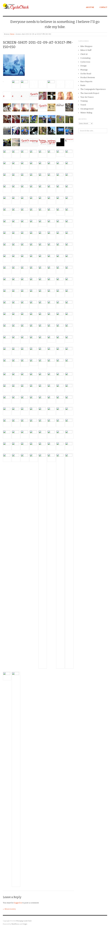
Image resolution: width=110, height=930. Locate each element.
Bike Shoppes (86, 46)
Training (84, 101)
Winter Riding (86, 113)
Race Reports (86, 81)
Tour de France (87, 97)
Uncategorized (86, 109)
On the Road (85, 74)
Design (83, 66)
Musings (84, 70)
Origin (24, 924)
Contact (103, 7)
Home (12, 34)
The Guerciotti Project (89, 93)
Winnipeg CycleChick (24, 921)
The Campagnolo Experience (93, 89)
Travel (83, 105)
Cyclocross (85, 62)
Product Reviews (87, 77)
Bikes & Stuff (85, 50)
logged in (18, 903)
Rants (82, 85)
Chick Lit (84, 54)
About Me (90, 7)
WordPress (15, 924)
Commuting (85, 58)
